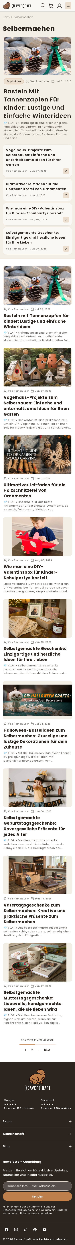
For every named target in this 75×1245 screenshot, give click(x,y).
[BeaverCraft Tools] (17, 5)
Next (47, 1050)
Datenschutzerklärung (17, 1209)
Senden (37, 1196)
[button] (43, 5)
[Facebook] (6, 1229)
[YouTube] (44, 1229)
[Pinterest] (35, 1229)
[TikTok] (25, 1229)
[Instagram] (16, 1229)
